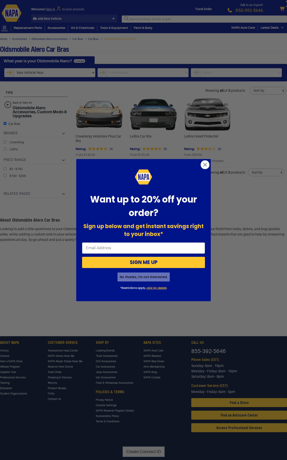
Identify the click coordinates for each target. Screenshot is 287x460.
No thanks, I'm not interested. (143, 277)
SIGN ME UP (143, 262)
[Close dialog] (205, 165)
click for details (156, 288)
